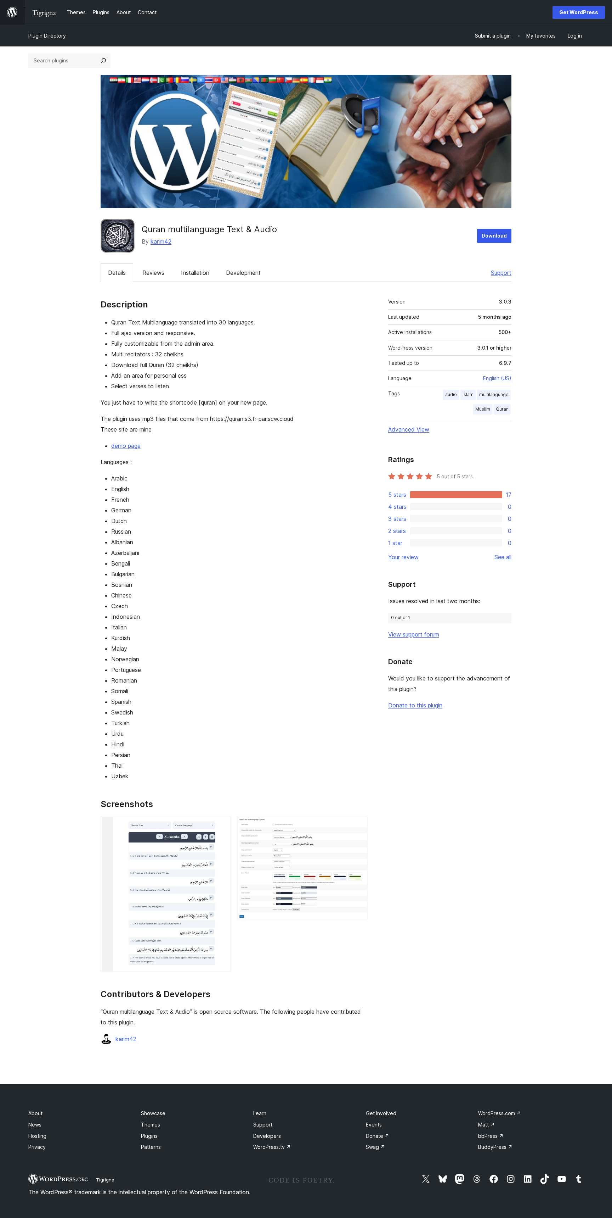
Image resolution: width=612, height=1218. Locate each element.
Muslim (482, 409)
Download (494, 236)
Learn (259, 1113)
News (34, 1125)
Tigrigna (105, 1180)
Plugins (149, 1136)
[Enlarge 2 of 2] (358, 826)
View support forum (413, 634)
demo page (126, 445)
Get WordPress (578, 12)
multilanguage (494, 394)
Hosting (37, 1136)
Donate (377, 1136)
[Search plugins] (103, 61)
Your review (403, 557)
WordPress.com (499, 1113)
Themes (150, 1125)
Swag (375, 1147)
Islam (468, 394)
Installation (195, 272)
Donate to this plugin (415, 705)
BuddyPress (495, 1147)
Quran (502, 409)
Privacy (37, 1147)
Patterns (151, 1147)
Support (501, 272)
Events (374, 1125)
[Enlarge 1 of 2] (221, 826)
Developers (267, 1136)
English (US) (497, 378)
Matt (486, 1125)
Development (243, 272)
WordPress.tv (272, 1147)
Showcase (153, 1113)
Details (117, 272)
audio (451, 394)
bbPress (491, 1136)
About (35, 1113)
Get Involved (381, 1113)
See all (502, 557)
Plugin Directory (47, 36)
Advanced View (408, 429)
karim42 (161, 241)
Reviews (153, 272)
